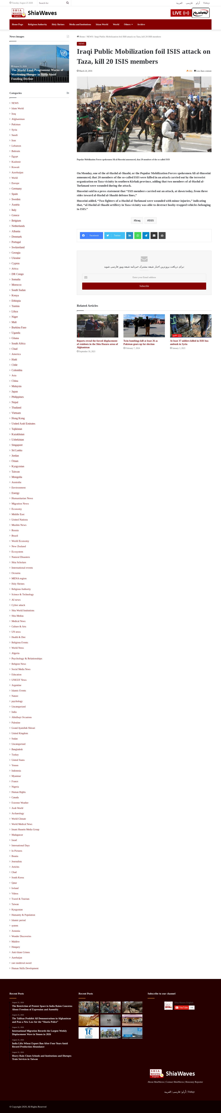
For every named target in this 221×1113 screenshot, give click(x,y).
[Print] (162, 235)
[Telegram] (145, 235)
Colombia (17, 370)
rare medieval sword (21, 963)
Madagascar (17, 835)
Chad (14, 348)
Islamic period (19, 920)
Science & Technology (23, 594)
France (15, 781)
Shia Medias (17, 615)
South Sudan (19, 290)
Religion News (19, 663)
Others (127, 24)
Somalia (16, 279)
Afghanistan (18, 119)
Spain (15, 193)
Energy (16, 493)
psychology (17, 701)
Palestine (16, 722)
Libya (15, 311)
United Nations (20, 519)
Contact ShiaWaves (175, 1082)
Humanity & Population (23, 915)
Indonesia (16, 770)
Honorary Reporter (194, 1082)
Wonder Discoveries (21, 936)
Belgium (16, 220)
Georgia (16, 252)
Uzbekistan (18, 439)
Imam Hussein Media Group (25, 829)
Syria (14, 129)
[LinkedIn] (129, 235)
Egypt (15, 156)
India (14, 712)
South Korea (18, 877)
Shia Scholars (19, 562)
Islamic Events (19, 690)
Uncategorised (18, 744)
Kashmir (16, 161)
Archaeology (18, 813)
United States (18, 760)
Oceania (16, 573)
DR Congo (18, 274)
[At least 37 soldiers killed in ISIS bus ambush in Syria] (191, 326)
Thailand (16, 407)
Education (16, 674)
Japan (15, 391)
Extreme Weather (20, 802)
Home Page (17, 24)
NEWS (90, 36)
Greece (15, 215)
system (15, 925)
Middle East (18, 514)
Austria (16, 204)
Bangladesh (17, 749)
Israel (14, 840)
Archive (141, 24)
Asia (14, 375)
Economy (17, 509)
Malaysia (16, 386)
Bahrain (16, 151)
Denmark (17, 236)
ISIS (151, 220)
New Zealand (19, 546)
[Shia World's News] (34, 12)
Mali (14, 322)
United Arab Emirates (23, 423)
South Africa (18, 343)
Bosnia (15, 856)
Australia (16, 482)
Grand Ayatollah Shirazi (23, 728)
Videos (15, 893)
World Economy (20, 541)
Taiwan (16, 471)
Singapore (17, 444)
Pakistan (16, 124)
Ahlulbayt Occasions (22, 717)
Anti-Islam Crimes (21, 952)
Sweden (16, 199)
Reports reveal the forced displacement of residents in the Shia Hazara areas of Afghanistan (97, 344)
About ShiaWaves (156, 1082)
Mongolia (17, 477)
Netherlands (18, 225)
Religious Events (20, 642)
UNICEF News (19, 679)
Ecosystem (17, 551)
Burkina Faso (19, 327)
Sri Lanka (17, 450)
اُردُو (198, 3)
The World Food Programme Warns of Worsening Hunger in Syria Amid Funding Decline (37, 74)
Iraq (137, 220)
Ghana (15, 338)
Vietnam (16, 412)
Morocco (16, 284)
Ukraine (16, 258)
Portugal (16, 242)
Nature (15, 696)
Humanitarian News (22, 498)
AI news (16, 599)
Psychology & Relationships (27, 658)
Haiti (14, 359)
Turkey (15, 754)
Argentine (16, 685)
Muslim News (19, 525)
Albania (16, 231)
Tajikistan (17, 428)
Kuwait (15, 167)
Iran (14, 140)
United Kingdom (20, 733)
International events (22, 567)
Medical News (18, 621)
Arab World (17, 808)
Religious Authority (37, 24)
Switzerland (18, 247)
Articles (15, 867)
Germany (17, 188)
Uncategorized (19, 706)
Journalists (17, 861)
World (116, 24)
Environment (19, 487)
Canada (15, 797)
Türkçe (206, 3)
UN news (16, 631)
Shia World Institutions (23, 610)
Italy (14, 209)
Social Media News (21, 669)
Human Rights (19, 792)
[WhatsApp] (137, 235)
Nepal (15, 402)
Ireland (15, 888)
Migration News (20, 503)
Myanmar (16, 776)
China (15, 380)
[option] (39, 64)
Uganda (16, 332)
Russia (15, 530)
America (16, 354)
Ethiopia (16, 300)
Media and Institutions (80, 24)
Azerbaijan (17, 172)
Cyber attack (18, 605)
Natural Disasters (21, 557)
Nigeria (15, 786)
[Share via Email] (154, 235)
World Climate (19, 819)
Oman (15, 461)
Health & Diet (18, 637)
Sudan (15, 738)
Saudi (15, 135)
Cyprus (16, 263)
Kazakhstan (18, 434)
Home (82, 36)
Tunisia (16, 306)
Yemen (15, 765)
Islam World (102, 24)
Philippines (18, 396)
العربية (179, 3)
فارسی (189, 3)
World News (18, 647)
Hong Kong (18, 418)
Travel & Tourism (20, 899)
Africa (15, 268)
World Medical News (22, 824)
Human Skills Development (25, 968)
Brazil (15, 535)
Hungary (16, 947)
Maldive (16, 941)
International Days (21, 845)
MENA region (19, 578)
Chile (14, 364)
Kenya (15, 295)
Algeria (16, 653)
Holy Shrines (58, 24)
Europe (15, 183)
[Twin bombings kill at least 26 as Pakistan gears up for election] (144, 326)
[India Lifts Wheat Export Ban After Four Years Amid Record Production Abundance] (89, 1020)
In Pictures (17, 851)
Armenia (16, 931)
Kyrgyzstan (18, 466)
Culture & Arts (19, 626)
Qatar (14, 883)
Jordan (15, 455)
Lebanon (16, 145)
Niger (15, 316)
